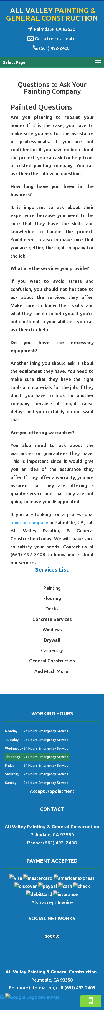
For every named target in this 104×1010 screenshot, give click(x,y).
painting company (29, 522)
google (52, 935)
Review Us (48, 997)
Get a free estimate (55, 38)
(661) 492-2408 (54, 48)
